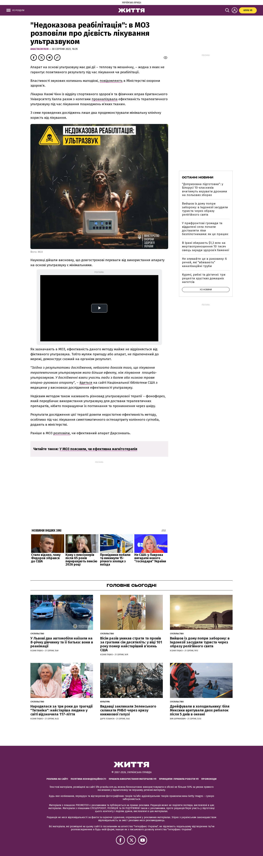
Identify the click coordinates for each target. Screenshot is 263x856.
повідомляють (111, 81)
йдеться (85, 382)
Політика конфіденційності (88, 779)
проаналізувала (105, 99)
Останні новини (197, 177)
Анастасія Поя (39, 49)
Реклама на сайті (57, 779)
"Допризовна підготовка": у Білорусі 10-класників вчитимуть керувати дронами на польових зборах (204, 189)
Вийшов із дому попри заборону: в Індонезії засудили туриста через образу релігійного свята (205, 209)
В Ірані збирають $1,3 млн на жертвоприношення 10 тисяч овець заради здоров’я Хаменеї (205, 246)
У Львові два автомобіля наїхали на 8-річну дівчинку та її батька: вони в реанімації (61, 642)
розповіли (61, 433)
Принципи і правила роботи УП (179, 779)
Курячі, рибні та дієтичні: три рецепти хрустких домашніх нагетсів (203, 278)
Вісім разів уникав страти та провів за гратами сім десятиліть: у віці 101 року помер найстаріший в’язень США (131, 644)
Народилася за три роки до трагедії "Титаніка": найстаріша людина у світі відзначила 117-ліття (61, 710)
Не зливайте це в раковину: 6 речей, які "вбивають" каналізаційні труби (204, 262)
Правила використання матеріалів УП (132, 779)
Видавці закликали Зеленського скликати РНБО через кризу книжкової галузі (128, 710)
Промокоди (208, 779)
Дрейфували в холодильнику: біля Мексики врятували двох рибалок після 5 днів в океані (199, 710)
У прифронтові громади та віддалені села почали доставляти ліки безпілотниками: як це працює (205, 228)
